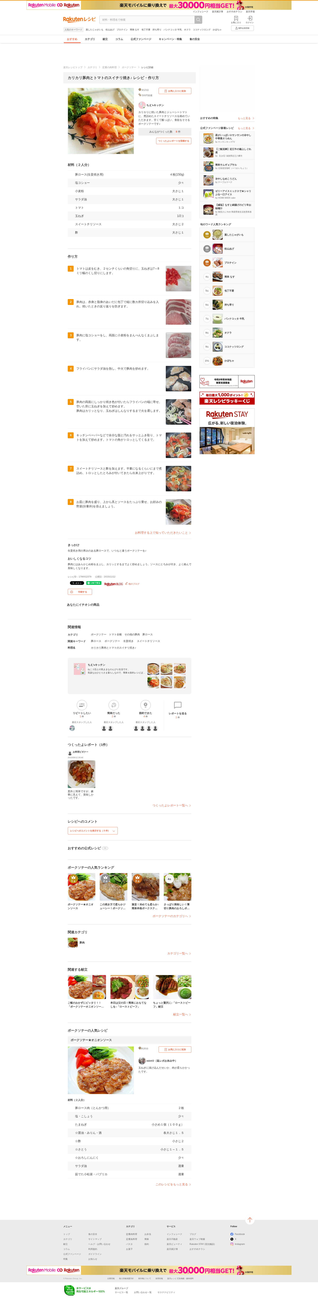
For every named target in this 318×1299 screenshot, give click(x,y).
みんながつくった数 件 (165, 131)
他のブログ (133, 584)
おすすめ (72, 39)
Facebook (240, 1234)
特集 (65, 1259)
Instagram (240, 1244)
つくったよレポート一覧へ (170, 805)
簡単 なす (134, 29)
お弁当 (147, 1234)
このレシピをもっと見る (172, 1184)
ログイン (250, 22)
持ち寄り (157, 29)
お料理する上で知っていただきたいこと (161, 532)
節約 (146, 1244)
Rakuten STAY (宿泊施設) (202, 1244)
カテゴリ (90, 39)
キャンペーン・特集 (170, 39)
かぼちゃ (217, 29)
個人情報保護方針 (126, 1278)
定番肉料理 (131, 1234)
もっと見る (244, 118)
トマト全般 (115, 634)
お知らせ (92, 1259)
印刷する (82, 592)
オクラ (187, 29)
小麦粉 (79, 191)
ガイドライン (95, 1254)
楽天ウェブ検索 (197, 1239)
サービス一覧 (121, 1292)
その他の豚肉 (132, 634)
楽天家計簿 (217, 11)
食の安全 (195, 39)
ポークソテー (129, 67)
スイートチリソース (88, 224)
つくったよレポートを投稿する (173, 141)
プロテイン (122, 29)
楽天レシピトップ (72, 67)
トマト (79, 207)
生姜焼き (128, 641)
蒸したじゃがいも (94, 29)
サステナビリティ (166, 1292)
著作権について (144, 1278)
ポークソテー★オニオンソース (91, 1040)
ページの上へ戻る (250, 1220)
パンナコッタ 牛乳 (173, 29)
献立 (105, 39)
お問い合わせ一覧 (143, 1292)
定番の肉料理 (109, 67)
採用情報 (159, 1278)
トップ (66, 1234)
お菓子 (129, 1249)
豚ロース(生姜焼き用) (89, 174)
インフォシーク (200, 11)
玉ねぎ (79, 215)
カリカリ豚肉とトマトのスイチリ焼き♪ (113, 647)
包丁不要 (146, 29)
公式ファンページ (141, 39)
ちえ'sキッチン (96, 664)
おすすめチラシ (234, 11)
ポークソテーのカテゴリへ (170, 916)
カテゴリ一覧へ (177, 953)
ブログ (193, 1234)
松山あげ (110, 29)
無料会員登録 (243, 28)
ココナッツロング (202, 29)
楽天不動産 (172, 1239)
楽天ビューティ (174, 1244)
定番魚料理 (131, 1239)
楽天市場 (250, 11)
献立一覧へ (180, 1014)
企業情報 (111, 1278)
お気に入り (236, 22)
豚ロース (147, 634)
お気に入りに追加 (177, 91)
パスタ (129, 1244)
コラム (119, 39)
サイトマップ (95, 1239)
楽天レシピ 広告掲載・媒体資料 (180, 1278)
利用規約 (92, 1249)
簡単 (146, 1239)
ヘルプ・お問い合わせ (99, 1244)
